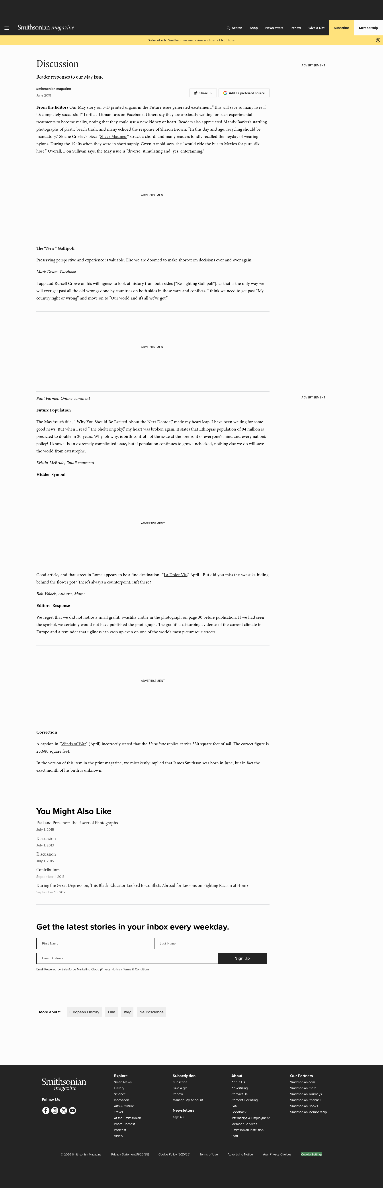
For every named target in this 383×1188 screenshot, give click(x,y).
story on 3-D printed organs (112, 107)
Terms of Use (209, 1154)
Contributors (48, 870)
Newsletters (274, 27)
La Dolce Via (175, 575)
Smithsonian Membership (308, 1112)
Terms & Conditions (136, 969)
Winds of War (73, 744)
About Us (238, 1082)
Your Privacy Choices (277, 1154)
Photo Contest (124, 1124)
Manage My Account (188, 1100)
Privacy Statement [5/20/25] (130, 1154)
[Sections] (9, 28)
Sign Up (178, 1116)
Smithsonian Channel (305, 1100)
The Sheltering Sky (106, 429)
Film (111, 1012)
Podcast (120, 1130)
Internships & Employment (250, 1118)
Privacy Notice (110, 969)
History (119, 1088)
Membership (368, 27)
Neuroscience (151, 1012)
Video (118, 1136)
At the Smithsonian (127, 1118)
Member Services (244, 1124)
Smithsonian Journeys (306, 1094)
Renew (296, 27)
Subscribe (341, 27)
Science (120, 1094)
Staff (234, 1136)
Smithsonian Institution (247, 1130)
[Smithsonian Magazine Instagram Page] (54, 1110)
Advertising (239, 1088)
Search (237, 27)
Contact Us (239, 1094)
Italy (127, 1012)
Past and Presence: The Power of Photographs (77, 823)
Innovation (121, 1100)
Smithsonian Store (303, 1088)
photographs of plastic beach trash (66, 129)
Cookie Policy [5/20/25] (174, 1154)
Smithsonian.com (302, 1082)
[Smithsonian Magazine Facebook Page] (45, 1110)
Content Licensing (244, 1100)
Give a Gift (316, 27)
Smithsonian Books (304, 1106)
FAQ (234, 1106)
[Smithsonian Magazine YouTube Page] (72, 1110)
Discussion (46, 838)
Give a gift (180, 1088)
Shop (254, 27)
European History (84, 1012)
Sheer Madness (113, 136)
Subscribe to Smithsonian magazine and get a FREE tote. (191, 40)
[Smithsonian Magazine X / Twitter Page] (63, 1110)
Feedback (238, 1112)
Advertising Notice (240, 1154)
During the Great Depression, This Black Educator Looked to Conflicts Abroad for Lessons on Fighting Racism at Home (142, 885)
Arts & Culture (124, 1106)
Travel (118, 1112)
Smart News (123, 1082)
